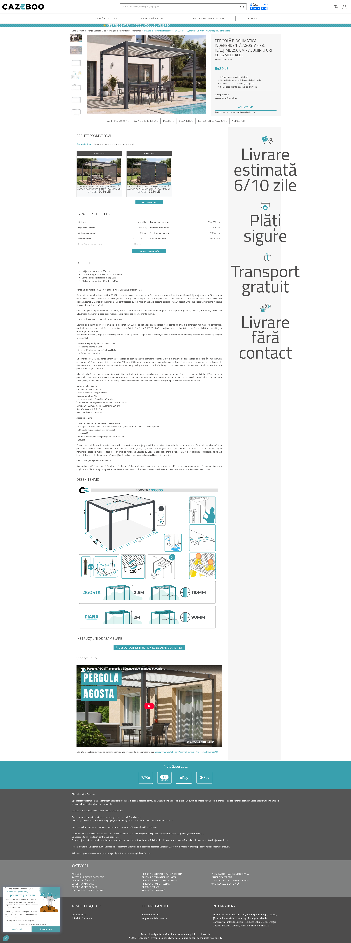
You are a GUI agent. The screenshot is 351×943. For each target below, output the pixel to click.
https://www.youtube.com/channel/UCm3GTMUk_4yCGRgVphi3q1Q (186, 751)
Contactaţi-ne (79, 914)
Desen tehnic (186, 120)
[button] (207, 75)
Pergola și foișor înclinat (156, 883)
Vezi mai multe (149, 202)
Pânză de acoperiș (221, 877)
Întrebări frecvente (82, 918)
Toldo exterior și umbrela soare (206, 18)
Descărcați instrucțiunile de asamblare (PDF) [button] (150, 647)
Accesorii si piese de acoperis (88, 877)
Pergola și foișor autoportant (159, 880)
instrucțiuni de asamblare (212, 120)
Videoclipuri (238, 120)
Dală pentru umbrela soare (88, 890)
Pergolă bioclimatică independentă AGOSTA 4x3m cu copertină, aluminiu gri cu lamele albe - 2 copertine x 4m (149, 187)
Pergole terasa (150, 887)
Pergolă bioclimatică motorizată (230, 874)
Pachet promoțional (117, 120)
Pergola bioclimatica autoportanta (162, 874)
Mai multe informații (149, 251)
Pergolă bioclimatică (105, 18)
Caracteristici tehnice (146, 120)
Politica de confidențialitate (195, 938)
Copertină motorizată (84, 887)
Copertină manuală (83, 883)
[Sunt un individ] (344, 7)
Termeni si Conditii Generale (164, 938)
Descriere (168, 120)
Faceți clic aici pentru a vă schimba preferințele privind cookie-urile (175, 934)
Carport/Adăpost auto (152, 18)
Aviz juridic (216, 938)
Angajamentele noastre (154, 918)
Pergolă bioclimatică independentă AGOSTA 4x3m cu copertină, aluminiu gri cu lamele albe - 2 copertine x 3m (99, 187)
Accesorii (252, 18)
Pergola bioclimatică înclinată (159, 877)
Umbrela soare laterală (225, 883)
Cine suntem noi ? (151, 914)
